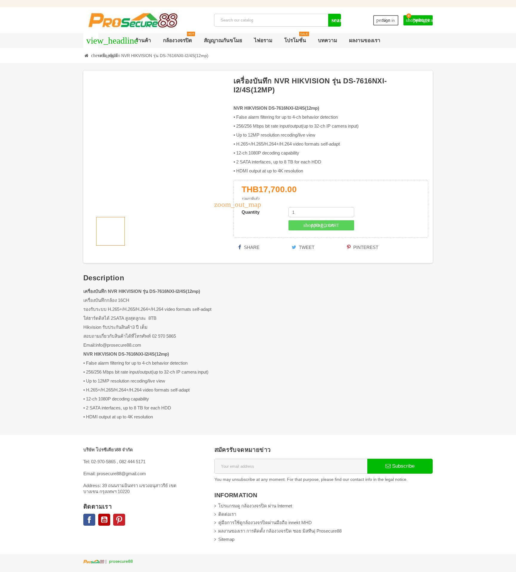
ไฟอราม (263, 40)
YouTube (104, 520)
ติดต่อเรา (227, 514)
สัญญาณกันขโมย (223, 40)
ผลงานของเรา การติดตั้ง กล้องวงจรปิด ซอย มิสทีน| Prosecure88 (280, 530)
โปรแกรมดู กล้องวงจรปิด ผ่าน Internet (255, 505)
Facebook (89, 520)
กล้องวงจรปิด (178, 38)
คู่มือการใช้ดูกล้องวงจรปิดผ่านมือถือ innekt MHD (265, 522)
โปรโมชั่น (296, 38)
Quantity (250, 212)
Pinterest (365, 247)
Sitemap (226, 539)
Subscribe (402, 466)
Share (251, 247)
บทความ (327, 40)
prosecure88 (121, 561)
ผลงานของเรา (364, 40)
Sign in (385, 20)
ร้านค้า (143, 40)
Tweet (306, 247)
